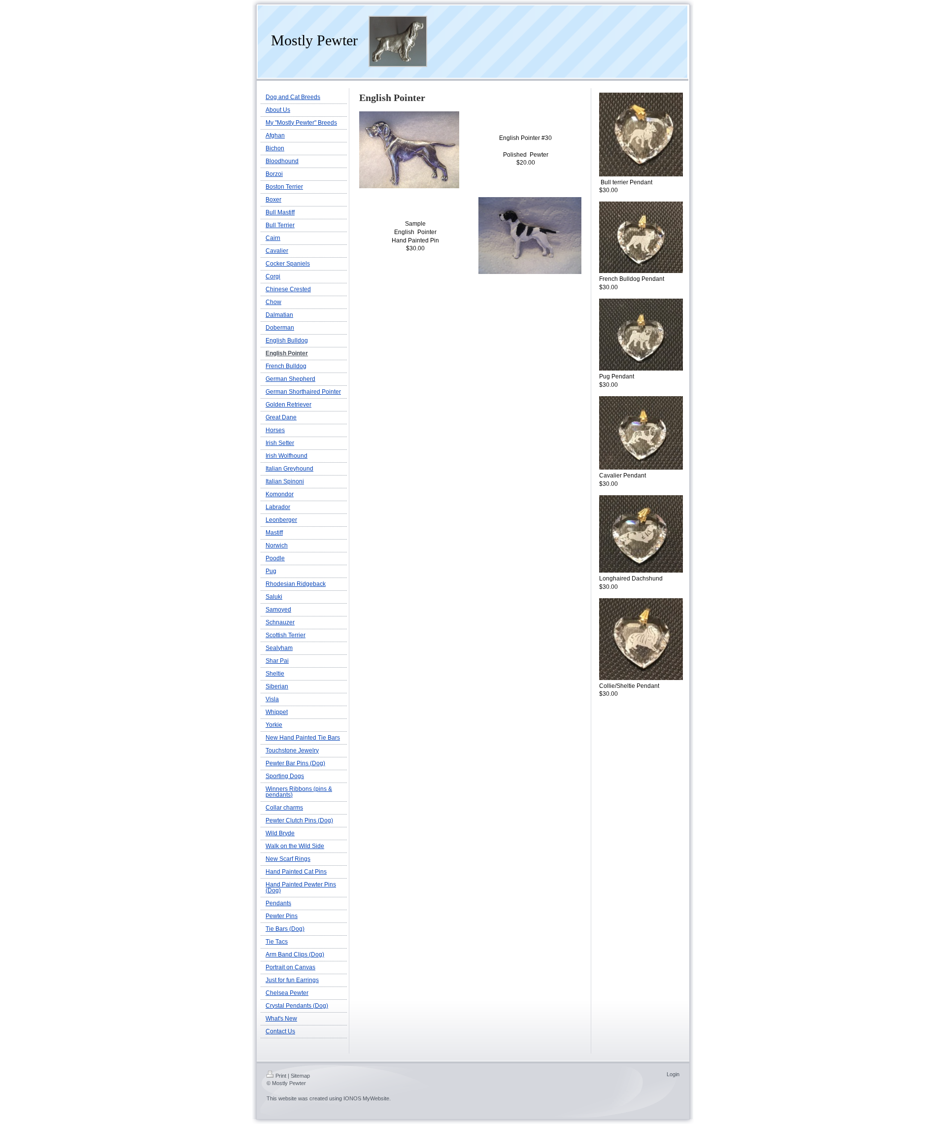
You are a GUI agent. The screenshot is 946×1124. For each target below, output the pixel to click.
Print (280, 1076)
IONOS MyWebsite (366, 1098)
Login (673, 1074)
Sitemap (300, 1076)
